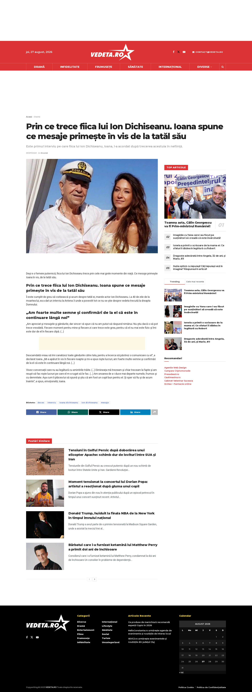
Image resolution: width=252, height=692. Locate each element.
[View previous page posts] (89, 579)
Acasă (29, 117)
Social (105, 634)
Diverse (203, 66)
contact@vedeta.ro (209, 52)
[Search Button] (223, 67)
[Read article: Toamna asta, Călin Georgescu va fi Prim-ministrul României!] (195, 196)
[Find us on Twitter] (178, 52)
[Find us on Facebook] (173, 52)
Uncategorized (110, 642)
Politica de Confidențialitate (211, 687)
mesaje (105, 403)
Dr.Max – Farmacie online (177, 384)
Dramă (39, 66)
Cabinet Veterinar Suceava (178, 380)
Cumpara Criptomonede (177, 371)
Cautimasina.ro (172, 377)
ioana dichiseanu (68, 403)
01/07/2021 (31, 153)
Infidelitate (69, 66)
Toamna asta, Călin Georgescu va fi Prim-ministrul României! (187, 224)
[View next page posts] (94, 579)
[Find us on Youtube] (184, 52)
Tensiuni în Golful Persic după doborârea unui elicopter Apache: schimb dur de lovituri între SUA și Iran (112, 454)
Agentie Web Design (175, 367)
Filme (80, 634)
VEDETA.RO (51, 687)
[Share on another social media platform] (154, 412)
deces (41, 403)
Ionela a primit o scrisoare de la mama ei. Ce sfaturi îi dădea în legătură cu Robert (198, 247)
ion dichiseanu (90, 403)
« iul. (181, 672)
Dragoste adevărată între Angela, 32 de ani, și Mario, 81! (204, 340)
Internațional (170, 66)
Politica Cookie (186, 687)
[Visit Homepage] (112, 52)
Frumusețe (103, 66)
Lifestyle (107, 626)
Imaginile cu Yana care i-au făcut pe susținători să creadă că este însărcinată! (197, 236)
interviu (52, 403)
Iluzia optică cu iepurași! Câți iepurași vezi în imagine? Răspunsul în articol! (198, 267)
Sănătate (135, 66)
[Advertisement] (87, 20)
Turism (106, 638)
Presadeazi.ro (171, 374)
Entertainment (85, 630)
